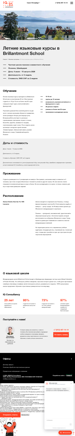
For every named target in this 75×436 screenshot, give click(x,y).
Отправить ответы (10, 415)
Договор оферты (8, 364)
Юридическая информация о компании (15, 371)
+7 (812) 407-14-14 (61, 330)
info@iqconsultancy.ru (9, 379)
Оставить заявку (61, 335)
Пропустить (25, 415)
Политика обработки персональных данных (16, 367)
